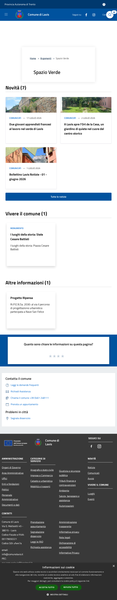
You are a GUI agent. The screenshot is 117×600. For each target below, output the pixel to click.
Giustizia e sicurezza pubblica (69, 473)
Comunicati (15, 118)
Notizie (91, 467)
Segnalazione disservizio (37, 534)
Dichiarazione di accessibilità (67, 545)
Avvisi (91, 478)
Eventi (91, 499)
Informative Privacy (69, 553)
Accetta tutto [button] (46, 587)
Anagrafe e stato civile (42, 470)
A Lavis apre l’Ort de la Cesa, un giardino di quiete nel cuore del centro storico (84, 129)
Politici (5, 489)
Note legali (64, 537)
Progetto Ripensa (21, 297)
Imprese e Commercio (41, 475)
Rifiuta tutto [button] (71, 587)
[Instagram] (93, 15)
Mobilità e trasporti (40, 486)
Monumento (16, 228)
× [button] (113, 566)
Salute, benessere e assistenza (69, 498)
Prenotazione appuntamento (38, 524)
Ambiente (64, 490)
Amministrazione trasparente (68, 524)
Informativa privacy (69, 532)
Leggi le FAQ (36, 542)
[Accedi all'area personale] (104, 4)
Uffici (4, 478)
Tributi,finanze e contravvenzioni (67, 483)
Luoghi (91, 493)
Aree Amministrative (12, 473)
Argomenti (45, 58)
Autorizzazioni (66, 506)
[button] (58, 594)
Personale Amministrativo (10, 497)
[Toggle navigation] (6, 14)
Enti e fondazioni (10, 484)
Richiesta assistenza (40, 547)
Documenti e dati (11, 505)
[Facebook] (85, 15)
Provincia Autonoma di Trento (20, 4)
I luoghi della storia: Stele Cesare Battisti (26, 236)
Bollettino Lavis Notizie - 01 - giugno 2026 (28, 176)
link (87, 581)
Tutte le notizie (58, 197)
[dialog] (58, 581)
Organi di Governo (11, 467)
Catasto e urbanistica (41, 481)
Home (33, 58)
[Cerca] (110, 15)
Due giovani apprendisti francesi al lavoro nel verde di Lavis (30, 126)
